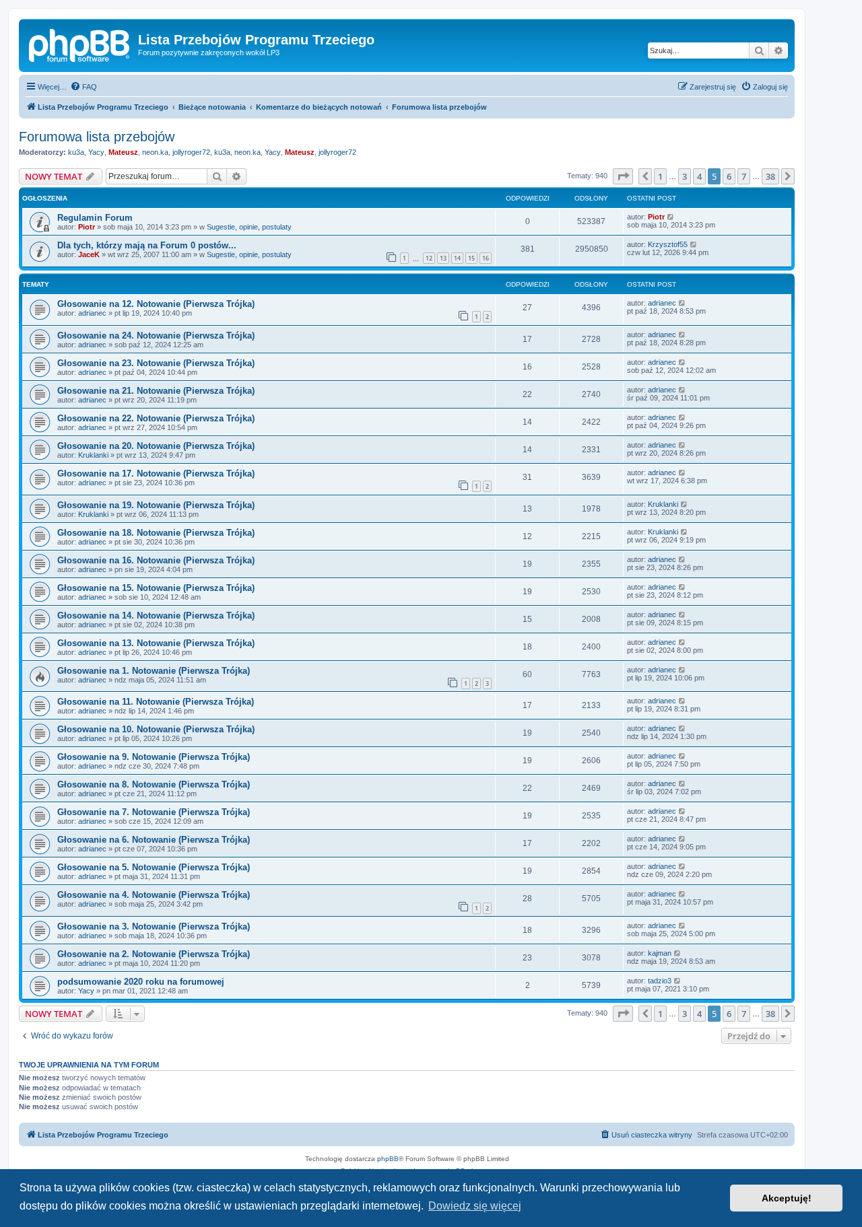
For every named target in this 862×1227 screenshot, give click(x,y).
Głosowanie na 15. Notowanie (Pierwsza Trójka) (156, 588)
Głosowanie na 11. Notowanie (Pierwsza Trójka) (155, 702)
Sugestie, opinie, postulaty (249, 227)
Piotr (86, 227)
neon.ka (155, 152)
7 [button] (743, 176)
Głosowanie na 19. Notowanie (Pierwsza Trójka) (156, 505)
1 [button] (660, 176)
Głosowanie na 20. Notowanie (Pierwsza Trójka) (156, 446)
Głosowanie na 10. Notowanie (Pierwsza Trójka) (156, 729)
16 (485, 258)
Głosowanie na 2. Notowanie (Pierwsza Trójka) (153, 954)
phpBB (388, 1158)
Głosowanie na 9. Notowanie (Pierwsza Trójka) (153, 757)
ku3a (76, 152)
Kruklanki (93, 455)
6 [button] (729, 176)
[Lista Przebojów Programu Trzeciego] (80, 43)
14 (457, 258)
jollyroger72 (191, 152)
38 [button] (770, 176)
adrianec (92, 313)
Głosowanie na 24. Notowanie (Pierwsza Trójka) (156, 335)
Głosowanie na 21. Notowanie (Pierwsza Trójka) (156, 391)
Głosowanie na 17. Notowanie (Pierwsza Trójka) (156, 473)
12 (429, 258)
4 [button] (699, 176)
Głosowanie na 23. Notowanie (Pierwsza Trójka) (156, 363)
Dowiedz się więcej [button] (474, 1206)
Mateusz (123, 152)
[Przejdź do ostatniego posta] (671, 217)
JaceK (89, 254)
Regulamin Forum (95, 218)
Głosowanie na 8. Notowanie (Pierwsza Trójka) (153, 784)
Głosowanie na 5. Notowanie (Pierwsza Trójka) (153, 867)
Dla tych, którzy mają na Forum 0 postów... (146, 245)
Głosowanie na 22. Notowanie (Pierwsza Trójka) (156, 418)
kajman (659, 953)
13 (443, 258)
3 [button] (684, 176)
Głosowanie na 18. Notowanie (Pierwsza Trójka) (156, 533)
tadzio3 (659, 981)
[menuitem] (83, 87)
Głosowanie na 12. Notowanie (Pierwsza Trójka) (156, 304)
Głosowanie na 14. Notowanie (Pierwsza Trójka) (156, 615)
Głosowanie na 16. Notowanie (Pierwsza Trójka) (156, 560)
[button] (623, 176)
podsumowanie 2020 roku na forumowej (140, 982)
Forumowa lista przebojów (96, 136)
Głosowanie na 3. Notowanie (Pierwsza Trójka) (153, 926)
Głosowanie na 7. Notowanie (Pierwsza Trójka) (153, 812)
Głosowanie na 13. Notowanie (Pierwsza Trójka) (156, 643)
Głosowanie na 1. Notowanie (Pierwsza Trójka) (153, 671)
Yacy (96, 152)
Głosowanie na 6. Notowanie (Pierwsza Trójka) (153, 840)
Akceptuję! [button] (786, 1198)
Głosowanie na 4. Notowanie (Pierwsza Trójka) (153, 895)
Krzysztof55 (668, 244)
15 (471, 258)
